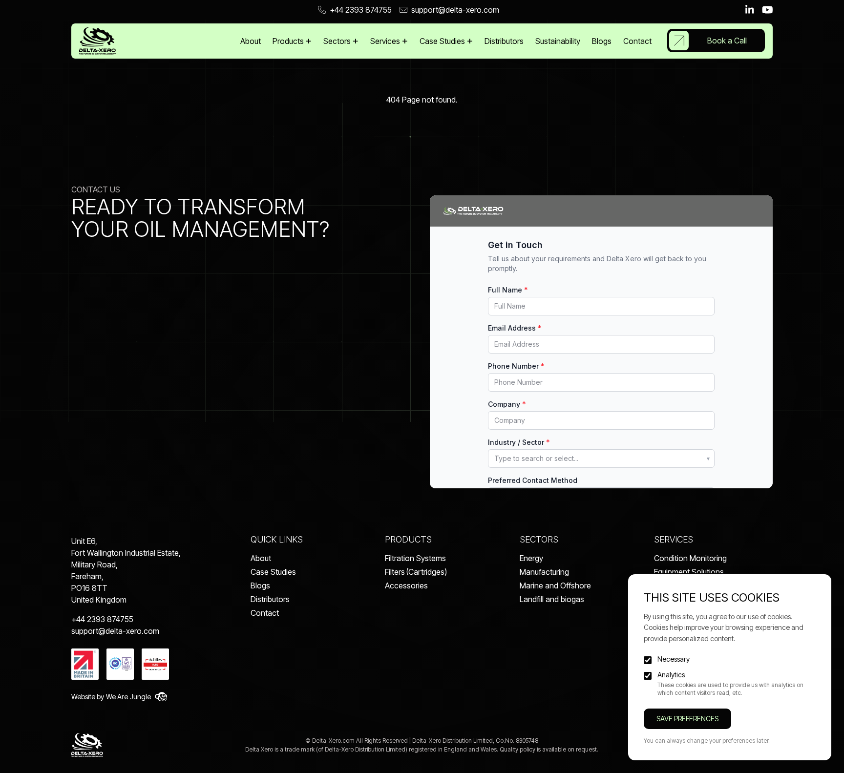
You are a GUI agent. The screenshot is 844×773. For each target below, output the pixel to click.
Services (386, 41)
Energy (531, 558)
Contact (637, 41)
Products (289, 41)
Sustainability (557, 41)
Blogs (602, 41)
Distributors (504, 41)
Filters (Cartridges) (416, 572)
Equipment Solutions (689, 572)
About (250, 41)
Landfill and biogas (552, 599)
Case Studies (443, 41)
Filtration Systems (415, 558)
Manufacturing (544, 572)
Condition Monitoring (690, 558)
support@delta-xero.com (455, 10)
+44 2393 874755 (361, 10)
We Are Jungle (128, 696)
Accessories (406, 585)
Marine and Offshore (555, 585)
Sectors (338, 41)
